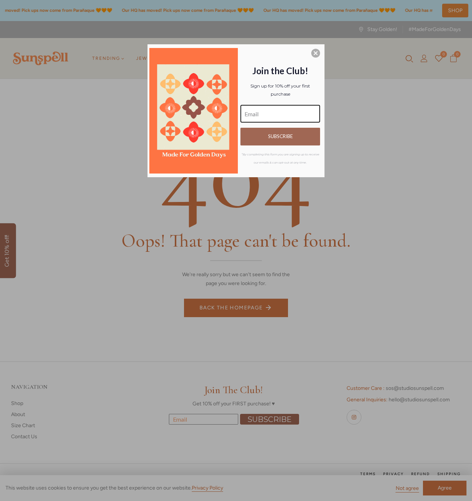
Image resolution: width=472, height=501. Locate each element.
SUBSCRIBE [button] (280, 136)
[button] (315, 53)
